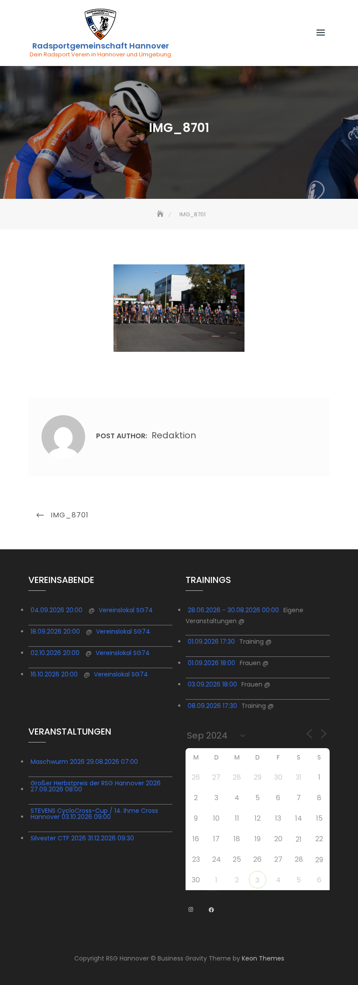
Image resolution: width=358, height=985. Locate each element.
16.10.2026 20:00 (54, 674)
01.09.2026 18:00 (211, 663)
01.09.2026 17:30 (211, 641)
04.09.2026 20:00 (57, 610)
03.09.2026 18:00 (212, 684)
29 (319, 860)
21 (299, 839)
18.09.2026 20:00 (55, 631)
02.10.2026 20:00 (55, 653)
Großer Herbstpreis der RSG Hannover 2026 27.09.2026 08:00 (96, 786)
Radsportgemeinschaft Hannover (100, 46)
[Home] (161, 214)
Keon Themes (263, 958)
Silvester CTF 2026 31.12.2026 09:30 (82, 838)
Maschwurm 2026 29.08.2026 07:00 (84, 761)
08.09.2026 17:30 (212, 705)
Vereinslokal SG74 (126, 610)
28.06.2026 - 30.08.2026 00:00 (233, 610)
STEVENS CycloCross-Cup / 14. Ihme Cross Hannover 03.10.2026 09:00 (94, 813)
